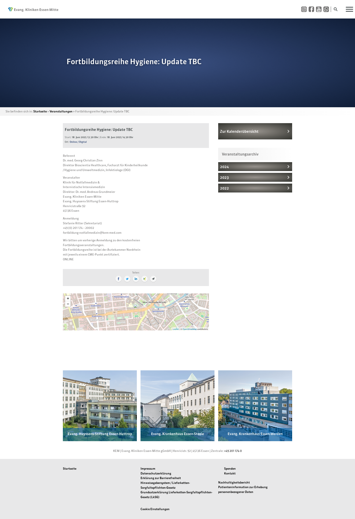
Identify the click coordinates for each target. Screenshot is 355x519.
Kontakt (230, 473)
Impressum (148, 468)
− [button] (68, 304)
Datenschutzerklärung (156, 473)
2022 (224, 188)
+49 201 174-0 (233, 451)
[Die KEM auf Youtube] (319, 9)
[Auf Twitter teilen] (127, 279)
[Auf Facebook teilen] (118, 279)
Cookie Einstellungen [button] (155, 509)
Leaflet (176, 328)
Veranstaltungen (61, 111)
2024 (224, 166)
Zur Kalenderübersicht (239, 131)
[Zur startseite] (31, 9)
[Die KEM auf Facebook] (312, 9)
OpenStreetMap (189, 328)
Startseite (40, 111)
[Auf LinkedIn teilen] (136, 279)
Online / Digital (78, 141)
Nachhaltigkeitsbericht (234, 482)
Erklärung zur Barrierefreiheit (161, 478)
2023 (224, 177)
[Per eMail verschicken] (153, 279)
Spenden (230, 468)
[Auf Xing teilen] (144, 279)
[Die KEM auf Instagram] (305, 9)
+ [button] (68, 298)
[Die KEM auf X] (327, 9)
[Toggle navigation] (349, 9)
